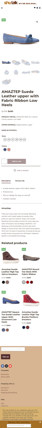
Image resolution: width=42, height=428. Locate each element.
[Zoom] (37, 22)
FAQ (2, 403)
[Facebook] (2, 366)
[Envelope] (10, 366)
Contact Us (4, 406)
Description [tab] (6, 181)
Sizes (4, 136)
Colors (4, 146)
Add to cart (16, 161)
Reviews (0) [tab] (19, 181)
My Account (5, 387)
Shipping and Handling (9, 392)
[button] (2, 8)
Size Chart (4, 390)
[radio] (5, 139)
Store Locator (5, 377)
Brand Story (5, 374)
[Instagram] (6, 366)
